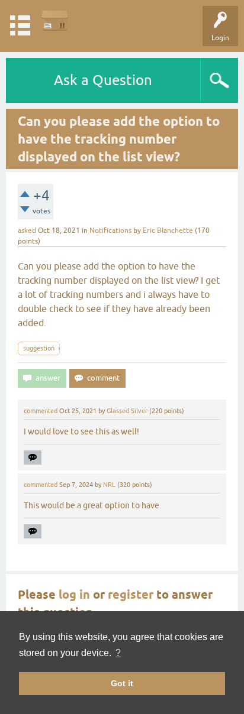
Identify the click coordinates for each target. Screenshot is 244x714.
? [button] (118, 653)
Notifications (110, 230)
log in (74, 595)
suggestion (38, 348)
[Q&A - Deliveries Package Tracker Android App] (54, 20)
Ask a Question (103, 80)
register (130, 595)
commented (40, 410)
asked (27, 230)
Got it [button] (122, 683)
